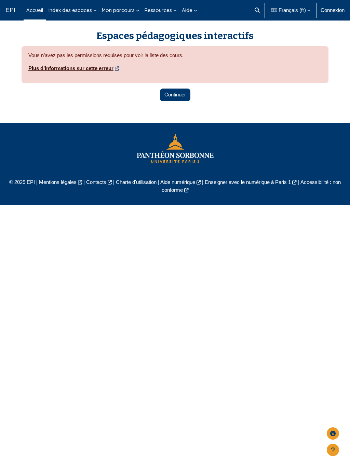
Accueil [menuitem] (34, 10)
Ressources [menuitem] (158, 10)
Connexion (333, 10)
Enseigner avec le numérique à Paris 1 (248, 182)
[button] (257, 10)
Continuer (175, 94)
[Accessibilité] (333, 433)
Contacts (96, 182)
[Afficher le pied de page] (333, 450)
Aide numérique (177, 182)
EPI (10, 9)
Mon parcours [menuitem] (118, 10)
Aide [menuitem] (187, 10)
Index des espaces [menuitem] (70, 10)
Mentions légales (58, 182)
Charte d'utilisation (136, 182)
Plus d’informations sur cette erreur (70, 68)
